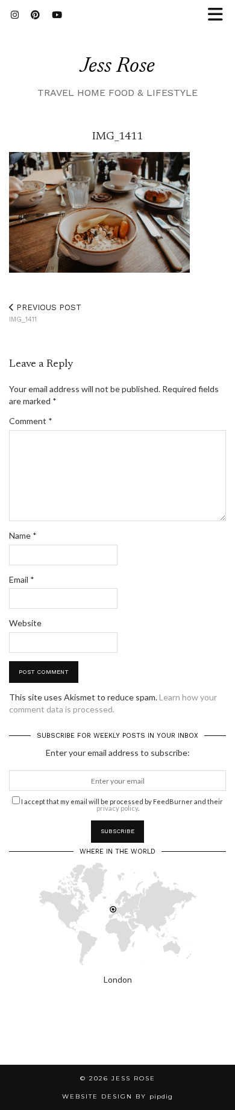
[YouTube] (57, 15)
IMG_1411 (45, 313)
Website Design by (117, 1096)
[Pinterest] (35, 15)
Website (25, 623)
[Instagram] (15, 15)
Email (21, 579)
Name (23, 535)
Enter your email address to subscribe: (118, 752)
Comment (30, 421)
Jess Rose (117, 66)
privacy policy (117, 808)
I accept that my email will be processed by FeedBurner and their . (121, 804)
